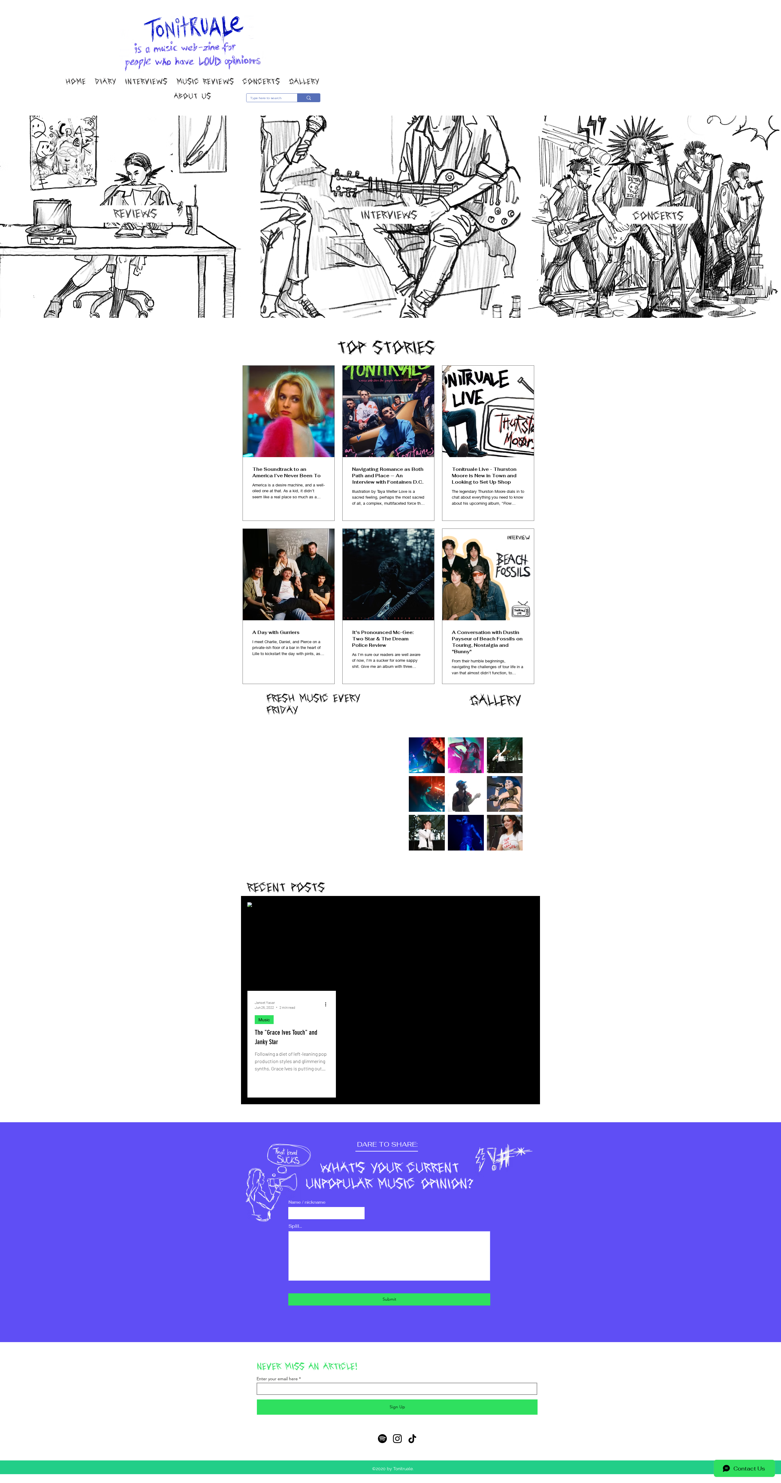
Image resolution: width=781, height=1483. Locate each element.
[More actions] (327, 1004)
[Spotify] (382, 1439)
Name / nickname (307, 1202)
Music (264, 1019)
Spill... (295, 1226)
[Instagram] (397, 1439)
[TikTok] (412, 1439)
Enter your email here (277, 1379)
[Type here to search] (308, 98)
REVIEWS (135, 213)
